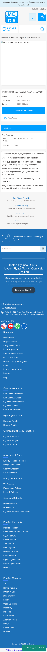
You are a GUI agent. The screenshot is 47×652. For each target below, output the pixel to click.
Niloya (6, 624)
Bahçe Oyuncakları (12, 465)
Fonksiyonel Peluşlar (12, 488)
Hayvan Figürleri (10, 425)
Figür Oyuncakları (12, 415)
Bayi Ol (9, 30)
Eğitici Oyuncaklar (11, 560)
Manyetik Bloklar (10, 552)
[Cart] (42, 17)
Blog (5, 377)
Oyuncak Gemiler (11, 406)
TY (4, 584)
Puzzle (6, 568)
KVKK (6, 365)
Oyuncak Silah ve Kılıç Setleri (18, 431)
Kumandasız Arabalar (13, 394)
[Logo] (12, 17)
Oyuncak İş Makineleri (13, 402)
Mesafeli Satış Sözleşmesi (15, 362)
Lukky (6, 600)
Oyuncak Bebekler (13, 498)
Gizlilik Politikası (10, 357)
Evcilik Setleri (9, 540)
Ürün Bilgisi (7, 128)
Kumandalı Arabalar (12, 398)
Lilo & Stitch (8, 616)
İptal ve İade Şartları (12, 369)
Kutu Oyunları (9, 556)
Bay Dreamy (9, 596)
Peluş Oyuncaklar (12, 478)
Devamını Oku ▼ (23, 290)
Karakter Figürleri (11, 421)
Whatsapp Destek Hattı (35, 648)
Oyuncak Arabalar (12, 388)
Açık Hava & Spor (12, 455)
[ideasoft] (11, 650)
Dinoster (7, 612)
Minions (6, 632)
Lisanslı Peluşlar (10, 492)
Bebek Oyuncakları (12, 564)
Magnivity (7, 608)
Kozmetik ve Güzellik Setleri (16, 532)
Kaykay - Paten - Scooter (14, 461)
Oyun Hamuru (9, 536)
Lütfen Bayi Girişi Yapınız (23, 110)
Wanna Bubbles (10, 604)
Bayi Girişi (12, 28)
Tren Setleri (8, 544)
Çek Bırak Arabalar (11, 410)
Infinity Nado (9, 592)
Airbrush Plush (10, 620)
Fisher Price (8, 628)
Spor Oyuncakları (11, 469)
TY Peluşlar (8, 484)
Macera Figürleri (10, 528)
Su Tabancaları (10, 473)
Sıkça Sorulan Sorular (13, 354)
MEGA (19, 97)
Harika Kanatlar (10, 588)
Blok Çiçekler (9, 548)
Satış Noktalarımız (11, 346)
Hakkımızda (8, 338)
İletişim (6, 373)
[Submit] (43, 249)
